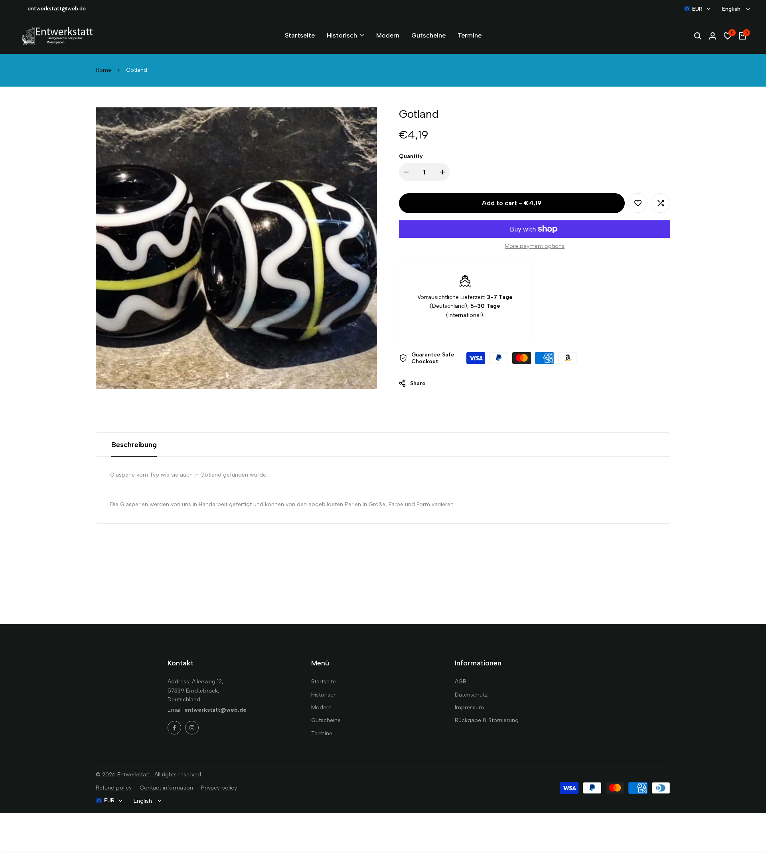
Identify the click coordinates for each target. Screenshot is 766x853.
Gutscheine (326, 720)
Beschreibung (134, 444)
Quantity (411, 156)
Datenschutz (471, 694)
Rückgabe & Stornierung (487, 720)
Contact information (166, 787)
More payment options (535, 246)
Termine (321, 733)
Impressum (469, 707)
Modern (321, 707)
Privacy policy (219, 787)
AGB (460, 681)
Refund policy (114, 787)
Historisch (324, 694)
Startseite (323, 681)
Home (103, 70)
